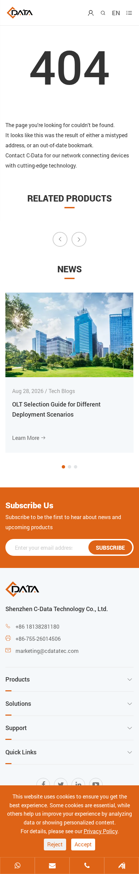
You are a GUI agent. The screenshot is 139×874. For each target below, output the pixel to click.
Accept (83, 844)
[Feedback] (122, 866)
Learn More (29, 437)
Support (16, 728)
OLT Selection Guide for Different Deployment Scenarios (56, 409)
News (69, 269)
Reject (55, 844)
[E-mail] (52, 866)
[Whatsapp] (17, 866)
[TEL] (87, 866)
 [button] (60, 239)
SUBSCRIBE (110, 547)
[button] (63, 467)
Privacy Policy (100, 831)
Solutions (18, 703)
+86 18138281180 (37, 626)
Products (17, 679)
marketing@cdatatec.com (47, 650)
